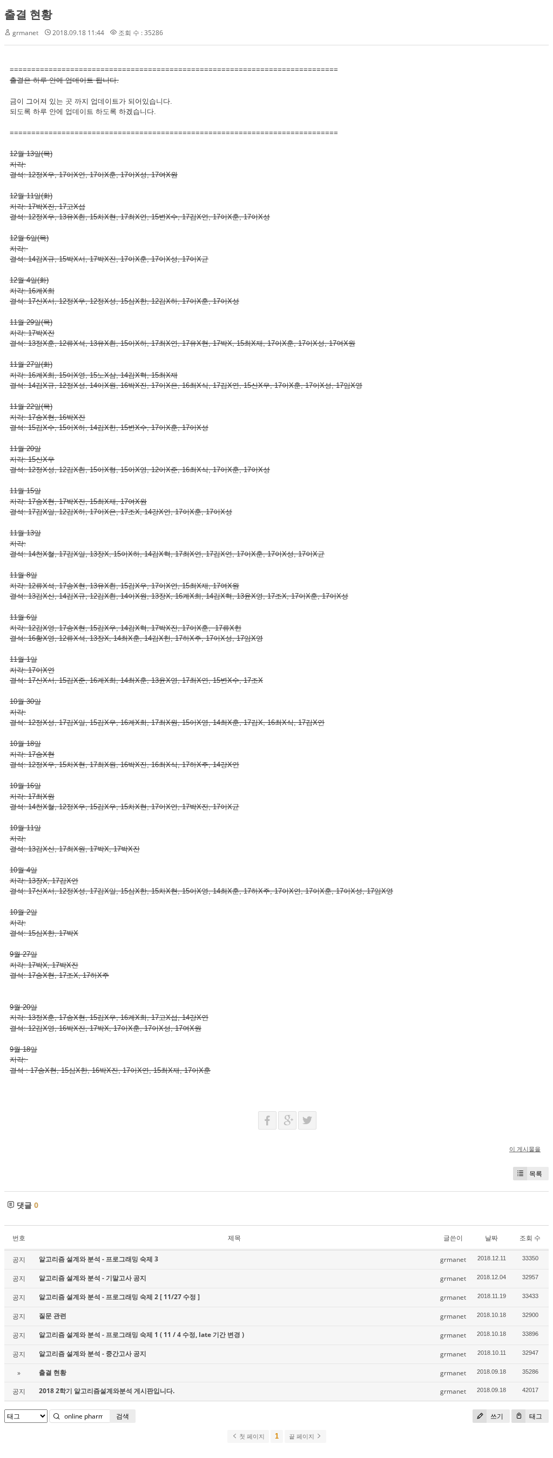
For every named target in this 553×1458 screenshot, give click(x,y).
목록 (535, 1173)
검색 (122, 1416)
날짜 (491, 1237)
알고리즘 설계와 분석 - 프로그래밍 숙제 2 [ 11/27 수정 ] (119, 1296)
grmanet (25, 32)
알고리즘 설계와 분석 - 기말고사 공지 (92, 1277)
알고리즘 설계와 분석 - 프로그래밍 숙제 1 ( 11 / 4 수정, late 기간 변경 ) (141, 1334)
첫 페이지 (251, 1436)
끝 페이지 (302, 1436)
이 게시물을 (525, 1149)
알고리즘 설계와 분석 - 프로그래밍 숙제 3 (98, 1259)
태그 (535, 1416)
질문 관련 (52, 1315)
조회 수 (530, 1237)
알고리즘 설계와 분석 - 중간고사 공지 (92, 1353)
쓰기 (496, 1416)
